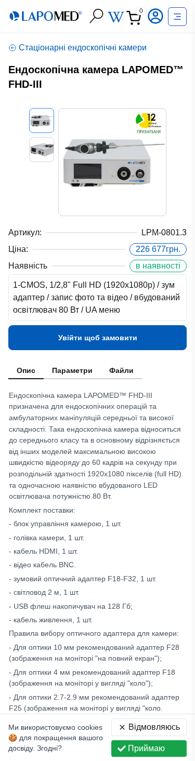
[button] (156, 16)
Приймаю (146, 748)
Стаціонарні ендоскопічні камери (83, 47)
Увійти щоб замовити (97, 337)
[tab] (26, 371)
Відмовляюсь (154, 727)
